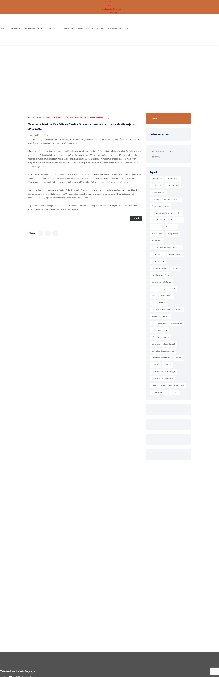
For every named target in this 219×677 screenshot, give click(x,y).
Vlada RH (155, 365)
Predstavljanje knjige (159, 268)
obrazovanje (156, 241)
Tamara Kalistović (158, 303)
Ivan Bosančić (176, 220)
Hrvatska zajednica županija (162, 213)
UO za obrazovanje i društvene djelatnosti (167, 323)
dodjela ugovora (173, 185)
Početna (31, 118)
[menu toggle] (34, 43)
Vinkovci (179, 358)
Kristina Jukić (171, 227)
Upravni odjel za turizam (161, 358)
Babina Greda (157, 178)
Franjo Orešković (158, 192)
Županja (174, 392)
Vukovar (168, 365)
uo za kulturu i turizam (160, 316)
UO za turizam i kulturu (160, 337)
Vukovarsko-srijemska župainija (163, 372)
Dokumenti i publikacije (90, 29)
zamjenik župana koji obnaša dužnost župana (168, 385)
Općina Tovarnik (158, 261)
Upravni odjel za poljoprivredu (163, 351)
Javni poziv (156, 227)
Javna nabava (114, 29)
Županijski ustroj (34, 29)
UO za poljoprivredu (159, 330)
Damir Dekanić (172, 178)
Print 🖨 (136, 218)
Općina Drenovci (175, 254)
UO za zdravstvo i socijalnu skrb (163, 344)
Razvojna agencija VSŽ (160, 275)
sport (153, 296)
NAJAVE (156, 157)
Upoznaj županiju (11, 29)
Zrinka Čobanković (159, 392)
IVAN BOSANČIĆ (158, 220)
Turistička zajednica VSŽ (161, 310)
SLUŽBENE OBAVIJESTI (162, 152)
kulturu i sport (157, 234)
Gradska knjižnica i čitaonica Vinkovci (165, 199)
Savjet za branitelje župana (161, 282)
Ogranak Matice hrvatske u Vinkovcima (166, 247)
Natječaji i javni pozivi (61, 29)
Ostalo (38, 118)
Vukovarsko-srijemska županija (163, 378)
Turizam (179, 310)
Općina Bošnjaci (157, 254)
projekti (175, 268)
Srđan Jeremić (166, 296)
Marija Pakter (173, 234)
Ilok (179, 213)
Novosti (128, 29)
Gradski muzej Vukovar (160, 206)
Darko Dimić (156, 185)
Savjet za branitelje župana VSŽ (163, 289)
